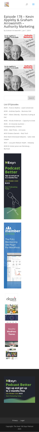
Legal (22, 420)
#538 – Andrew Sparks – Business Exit (17, 111)
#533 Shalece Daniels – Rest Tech (16, 133)
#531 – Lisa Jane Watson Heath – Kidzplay (19, 143)
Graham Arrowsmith (13, 30)
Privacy (15, 420)
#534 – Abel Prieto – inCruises (14, 130)
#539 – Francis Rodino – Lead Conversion (18, 108)
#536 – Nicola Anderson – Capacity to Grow (19, 121)
